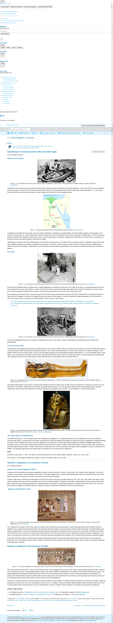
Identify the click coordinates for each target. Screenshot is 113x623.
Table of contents (98, 151)
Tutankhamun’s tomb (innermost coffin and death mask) (42, 592)
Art (36, 133)
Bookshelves (26, 133)
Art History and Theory (49, 133)
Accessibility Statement (60, 620)
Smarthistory (13, 185)
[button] (6, 101)
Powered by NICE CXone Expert (31, 617)
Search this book (4, 28)
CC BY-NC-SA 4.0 (72, 598)
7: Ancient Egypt (90, 133)
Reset (2, 45)
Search (10, 129)
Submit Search (5, 33)
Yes (26, 610)
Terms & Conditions (48, 620)
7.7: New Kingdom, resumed (22, 598)
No (32, 610)
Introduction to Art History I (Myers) (70, 133)
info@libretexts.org (90, 620)
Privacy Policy (38, 620)
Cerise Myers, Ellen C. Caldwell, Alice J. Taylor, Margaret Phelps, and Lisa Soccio (32, 146)
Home (15, 133)
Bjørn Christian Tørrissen (36, 432)
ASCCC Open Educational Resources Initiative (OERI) (26, 147)
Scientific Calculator (8, 89)
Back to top (10, 605)
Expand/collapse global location (105, 132)
